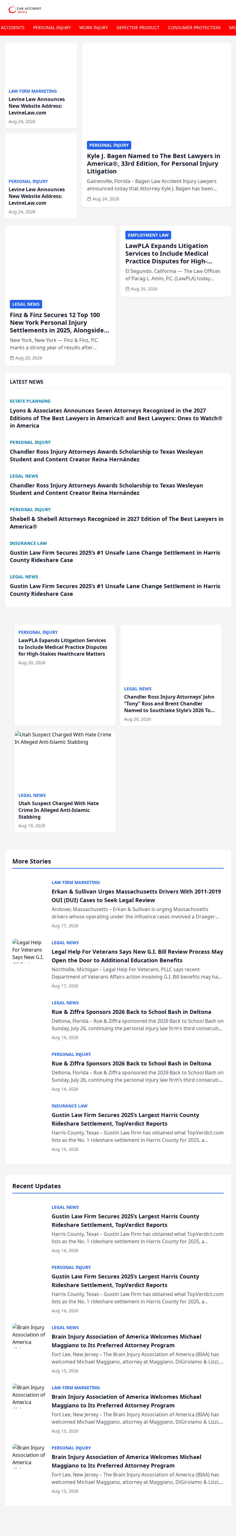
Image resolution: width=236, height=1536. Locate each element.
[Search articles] (228, 9)
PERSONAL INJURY (52, 27)
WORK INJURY (93, 27)
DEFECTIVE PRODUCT (137, 27)
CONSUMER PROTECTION (194, 27)
